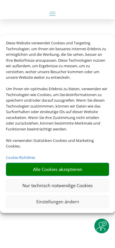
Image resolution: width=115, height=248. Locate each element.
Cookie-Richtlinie (20, 157)
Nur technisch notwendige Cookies (57, 185)
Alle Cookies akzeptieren (57, 169)
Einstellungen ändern (57, 202)
